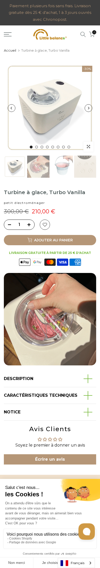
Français (77, 563)
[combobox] (76, 563)
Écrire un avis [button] (50, 459)
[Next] (88, 108)
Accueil (10, 50)
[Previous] (11, 108)
